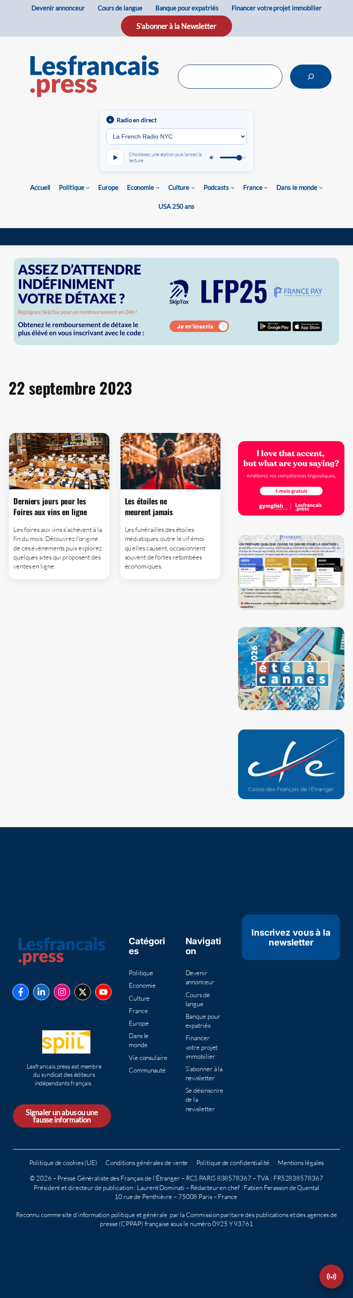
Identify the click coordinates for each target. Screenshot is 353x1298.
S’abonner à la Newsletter (176, 26)
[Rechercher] (310, 77)
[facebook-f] (20, 992)
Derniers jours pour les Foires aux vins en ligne (51, 506)
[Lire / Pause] (115, 157)
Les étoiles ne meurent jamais (150, 506)
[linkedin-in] (41, 992)
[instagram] (62, 992)
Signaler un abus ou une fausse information (62, 1116)
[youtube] (103, 992)
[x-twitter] (82, 992)
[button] (331, 1276)
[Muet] (212, 157)
